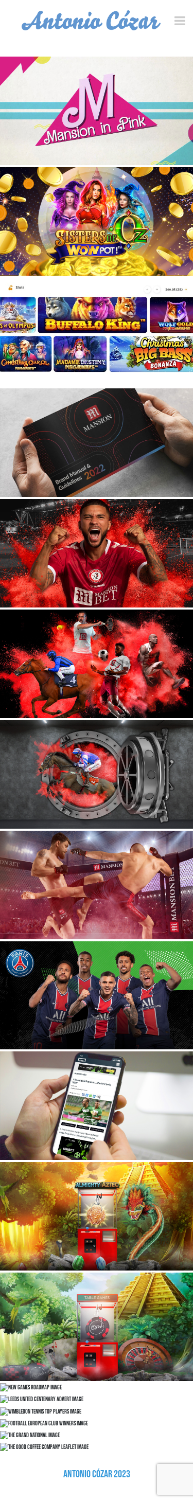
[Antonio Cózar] (91, 20)
